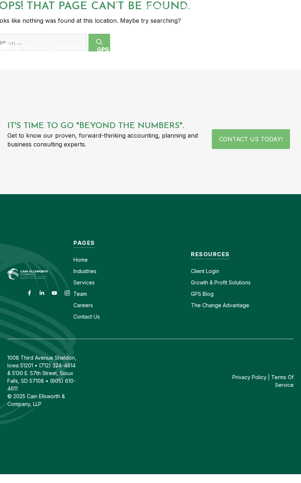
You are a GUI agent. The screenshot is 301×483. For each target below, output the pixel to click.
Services (84, 282)
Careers (188, 6)
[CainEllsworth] (45, 48)
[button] (100, 72)
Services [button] (171, 27)
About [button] (221, 27)
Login (211, 271)
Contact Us (86, 316)
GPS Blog (112, 49)
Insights (270, 27)
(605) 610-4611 (230, 6)
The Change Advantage (220, 305)
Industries (85, 271)
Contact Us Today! (251, 139)
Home (80, 260)
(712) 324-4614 (281, 6)
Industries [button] (115, 27)
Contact (156, 6)
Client (197, 271)
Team (80, 294)
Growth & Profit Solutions (221, 282)
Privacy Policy (249, 377)
